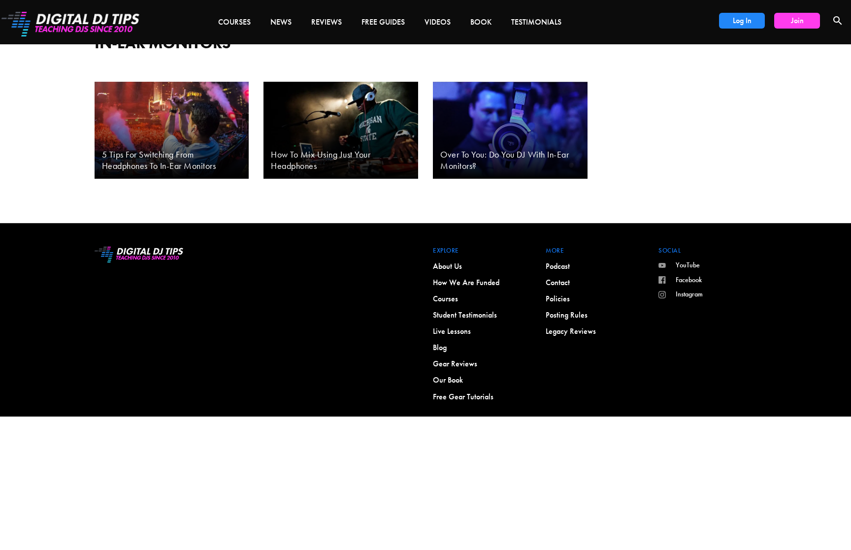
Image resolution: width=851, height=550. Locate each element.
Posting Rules (567, 315)
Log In (742, 20)
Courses (234, 22)
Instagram (689, 294)
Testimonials (536, 22)
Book (480, 22)
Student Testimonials (465, 315)
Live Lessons (452, 331)
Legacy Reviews (571, 331)
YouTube (688, 264)
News (281, 22)
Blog (440, 347)
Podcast (558, 266)
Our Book (448, 380)
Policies (558, 298)
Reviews (326, 22)
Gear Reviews (455, 363)
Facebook (689, 279)
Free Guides (383, 22)
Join (797, 20)
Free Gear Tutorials (463, 396)
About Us (447, 266)
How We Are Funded (466, 282)
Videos (438, 22)
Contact (558, 282)
